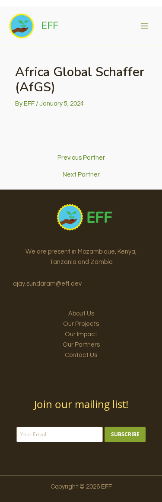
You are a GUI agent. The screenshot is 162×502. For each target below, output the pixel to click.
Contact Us (81, 355)
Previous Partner (81, 158)
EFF (49, 25)
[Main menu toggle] (144, 26)
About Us (81, 313)
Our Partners (81, 344)
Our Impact (81, 334)
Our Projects (81, 324)
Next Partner (81, 175)
